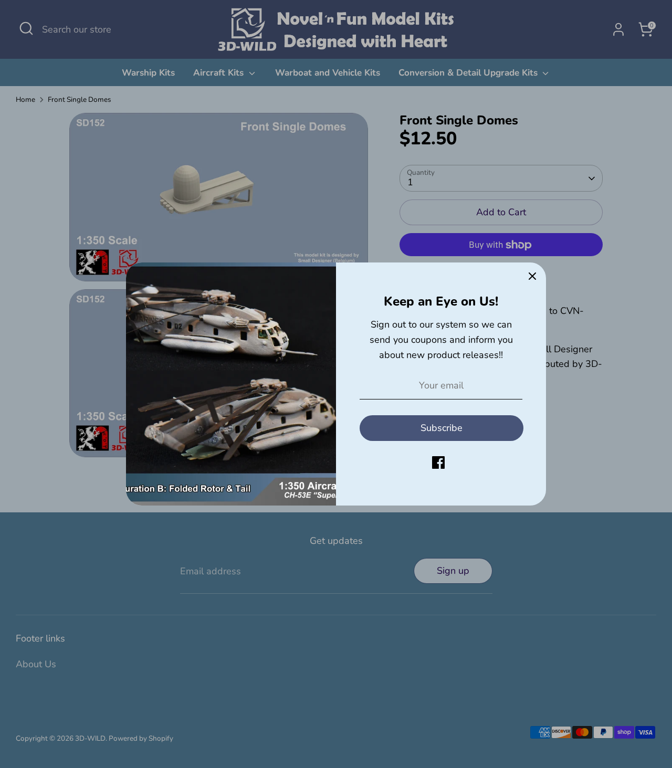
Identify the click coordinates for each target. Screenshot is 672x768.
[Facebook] (438, 462)
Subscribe (442, 428)
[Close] (532, 276)
